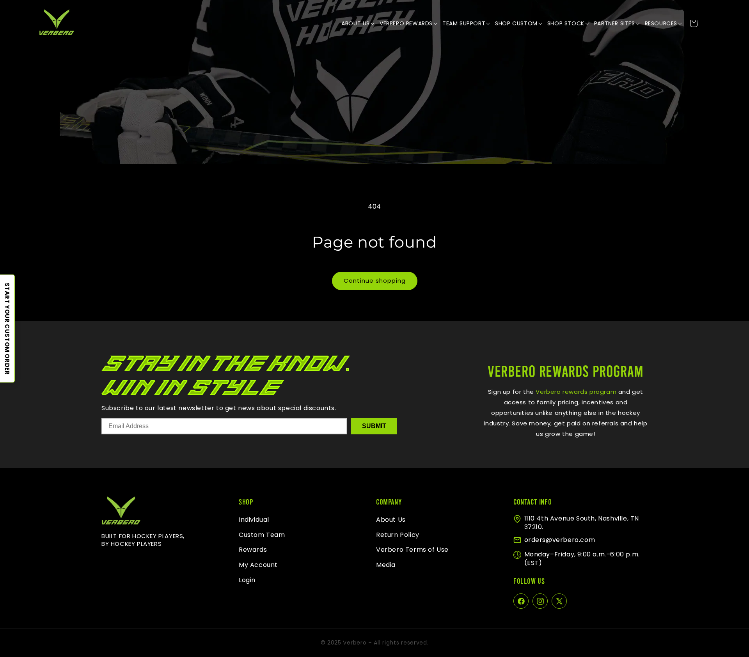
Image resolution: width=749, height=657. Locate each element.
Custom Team (262, 534)
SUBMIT (374, 426)
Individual (254, 519)
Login (247, 580)
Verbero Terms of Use (412, 549)
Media (386, 565)
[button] (358, 23)
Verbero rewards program (575, 392)
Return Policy (397, 534)
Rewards (253, 549)
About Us (391, 519)
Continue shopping (375, 280)
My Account (258, 565)
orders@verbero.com (559, 539)
